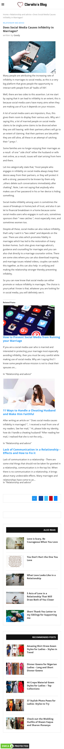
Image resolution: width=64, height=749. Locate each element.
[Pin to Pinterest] (51, 498)
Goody (17, 35)
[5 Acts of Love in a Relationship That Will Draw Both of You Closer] (15, 598)
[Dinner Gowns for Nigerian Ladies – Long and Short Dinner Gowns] (15, 669)
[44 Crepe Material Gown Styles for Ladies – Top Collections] (15, 687)
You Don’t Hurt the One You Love (42, 558)
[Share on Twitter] (46, 498)
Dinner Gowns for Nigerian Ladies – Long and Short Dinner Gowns (42, 667)
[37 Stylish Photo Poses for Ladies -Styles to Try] (15, 705)
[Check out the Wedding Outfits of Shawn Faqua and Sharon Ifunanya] (15, 723)
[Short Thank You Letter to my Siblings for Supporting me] (15, 616)
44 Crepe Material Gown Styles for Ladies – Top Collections (40, 685)
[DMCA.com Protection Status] (15, 744)
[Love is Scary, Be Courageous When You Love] (15, 543)
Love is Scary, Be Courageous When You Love (42, 540)
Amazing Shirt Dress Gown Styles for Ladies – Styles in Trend (42, 649)
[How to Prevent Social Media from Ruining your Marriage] (29, 307)
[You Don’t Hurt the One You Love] (15, 561)
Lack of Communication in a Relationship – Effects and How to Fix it (32, 451)
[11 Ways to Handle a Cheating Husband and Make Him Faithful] (29, 380)
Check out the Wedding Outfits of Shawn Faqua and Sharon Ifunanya (40, 722)
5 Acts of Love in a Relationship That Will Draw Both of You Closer (40, 596)
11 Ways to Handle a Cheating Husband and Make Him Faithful (29, 412)
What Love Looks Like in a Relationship (41, 577)
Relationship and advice (20, 14)
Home (5, 14)
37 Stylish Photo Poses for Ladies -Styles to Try (41, 702)
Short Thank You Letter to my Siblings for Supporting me (42, 614)
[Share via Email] (55, 498)
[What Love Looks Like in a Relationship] (15, 580)
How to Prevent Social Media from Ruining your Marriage (31, 338)
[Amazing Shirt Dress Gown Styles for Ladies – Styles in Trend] (15, 650)
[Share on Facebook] (41, 498)
